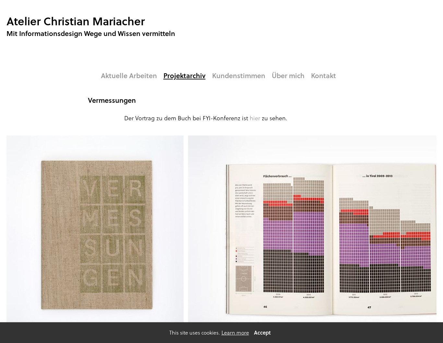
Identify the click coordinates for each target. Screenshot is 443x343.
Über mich (288, 75)
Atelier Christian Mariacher (75, 21)
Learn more (235, 332)
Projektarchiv (184, 75)
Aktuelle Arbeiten (129, 75)
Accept (262, 332)
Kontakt (323, 75)
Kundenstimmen (238, 75)
